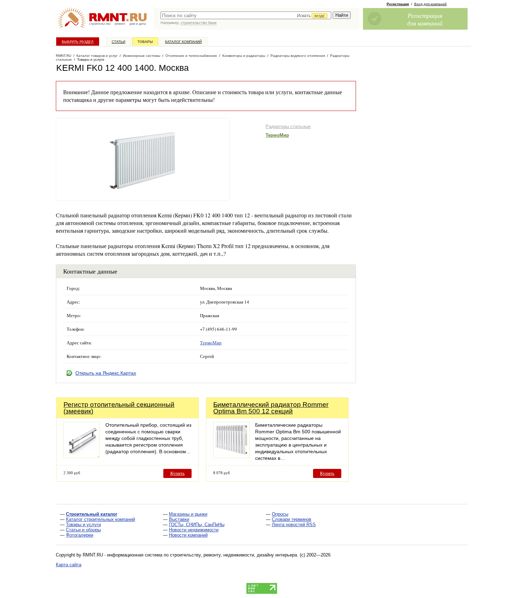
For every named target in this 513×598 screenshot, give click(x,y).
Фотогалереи (79, 535)
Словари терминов (291, 519)
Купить (177, 473)
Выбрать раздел (78, 42)
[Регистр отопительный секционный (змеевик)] (81, 456)
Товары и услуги (83, 524)
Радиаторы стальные (288, 126)
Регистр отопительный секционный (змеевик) (119, 408)
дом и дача (137, 23)
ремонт (120, 23)
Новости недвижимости (193, 529)
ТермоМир (277, 135)
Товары (145, 42)
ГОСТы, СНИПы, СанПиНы (196, 524)
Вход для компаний (430, 4)
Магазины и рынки (188, 514)
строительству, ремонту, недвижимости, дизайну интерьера (233, 555)
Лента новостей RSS (294, 524)
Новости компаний (188, 535)
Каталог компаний (183, 42)
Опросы (280, 514)
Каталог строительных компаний (100, 519)
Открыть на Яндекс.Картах (105, 373)
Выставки (179, 519)
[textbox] (246, 15)
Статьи (118, 42)
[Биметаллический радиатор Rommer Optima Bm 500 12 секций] (231, 456)
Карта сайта (68, 564)
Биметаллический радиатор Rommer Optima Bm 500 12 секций (270, 408)
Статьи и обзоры (83, 529)
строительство (100, 23)
